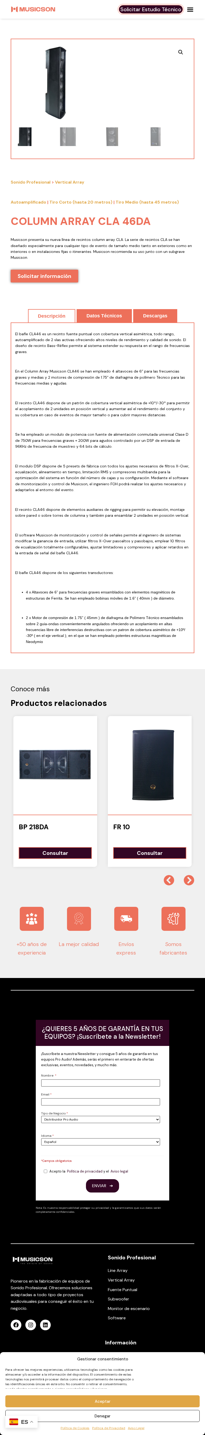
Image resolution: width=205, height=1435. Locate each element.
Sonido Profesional (30, 182)
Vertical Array (69, 182)
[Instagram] (30, 1325)
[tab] (51, 315)
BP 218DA (34, 827)
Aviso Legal (136, 1428)
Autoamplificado (28, 202)
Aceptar (103, 1401)
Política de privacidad (84, 1171)
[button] (190, 9)
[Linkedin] (45, 1325)
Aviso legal (119, 1171)
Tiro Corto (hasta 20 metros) (80, 202)
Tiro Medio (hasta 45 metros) (147, 202)
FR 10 (121, 827)
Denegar (102, 1416)
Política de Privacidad (108, 1428)
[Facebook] (16, 1325)
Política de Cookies (75, 1428)
